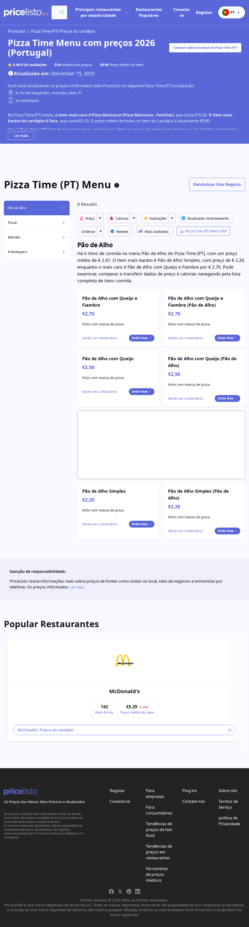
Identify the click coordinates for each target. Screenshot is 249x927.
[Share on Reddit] (128, 891)
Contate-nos (193, 801)
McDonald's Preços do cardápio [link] (45, 730)
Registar (204, 12)
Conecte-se (181, 12)
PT (233, 12)
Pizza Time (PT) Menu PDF (206, 231)
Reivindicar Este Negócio (217, 184)
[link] (124, 660)
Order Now (140, 338)
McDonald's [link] (124, 691)
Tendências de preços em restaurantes (159, 852)
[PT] (23, 12)
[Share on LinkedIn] (137, 891)
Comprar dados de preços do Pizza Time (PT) (205, 48)
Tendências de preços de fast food (159, 829)
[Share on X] (120, 891)
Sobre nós (228, 790)
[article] (124, 690)
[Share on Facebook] (111, 891)
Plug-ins (189, 790)
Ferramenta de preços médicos (157, 874)
